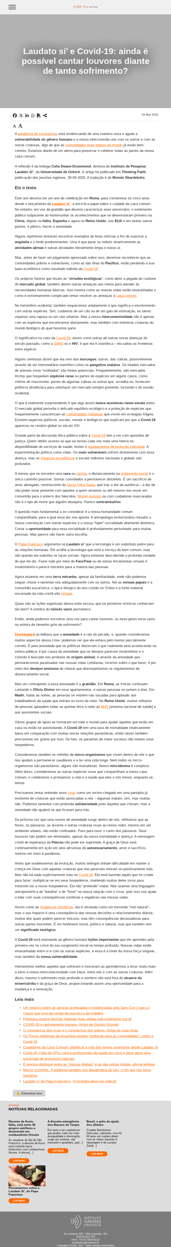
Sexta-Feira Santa (81, 485)
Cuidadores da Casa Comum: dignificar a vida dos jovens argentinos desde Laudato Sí (90, 1047)
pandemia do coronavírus (37, 134)
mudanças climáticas (56, 907)
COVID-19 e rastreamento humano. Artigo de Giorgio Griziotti (71, 1025)
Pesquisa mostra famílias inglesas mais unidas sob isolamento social (77, 1019)
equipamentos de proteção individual (116, 447)
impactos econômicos (58, 458)
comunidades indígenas (84, 414)
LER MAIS (19, 1160)
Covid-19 (91, 269)
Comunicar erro (29, 1093)
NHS (104, 707)
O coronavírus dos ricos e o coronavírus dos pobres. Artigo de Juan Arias (80, 1030)
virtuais (66, 594)
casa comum (126, 296)
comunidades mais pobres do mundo (93, 145)
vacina (81, 474)
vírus (71, 793)
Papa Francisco (31, 544)
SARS (58, 344)
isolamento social (134, 474)
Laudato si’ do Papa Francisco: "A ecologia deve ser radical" (70, 1081)
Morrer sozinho (89, 496)
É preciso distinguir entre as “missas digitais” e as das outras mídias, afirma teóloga (89, 1064)
